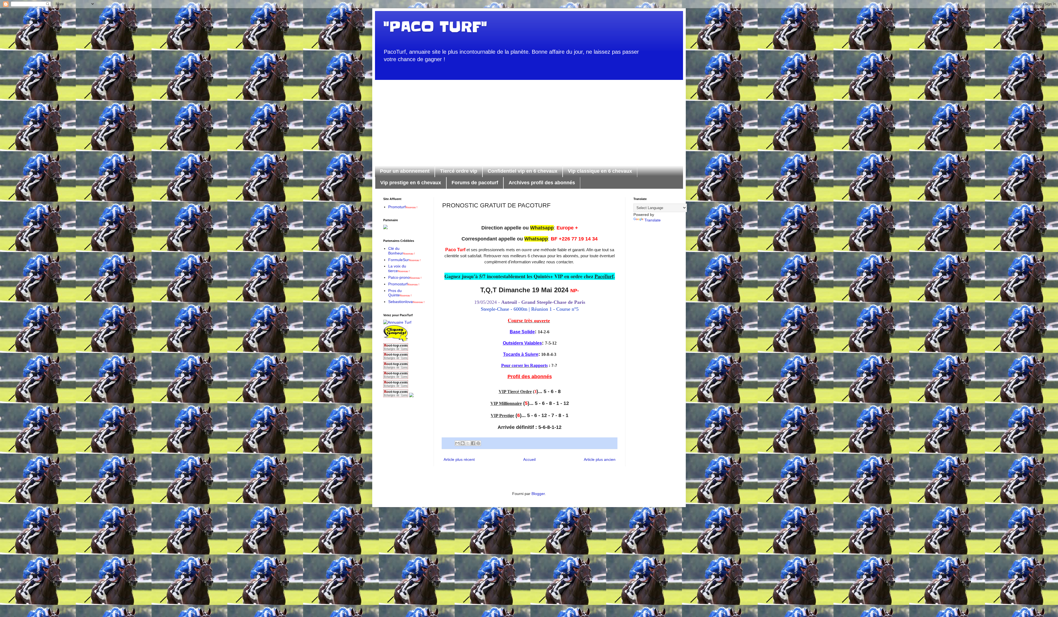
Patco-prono (405, 277)
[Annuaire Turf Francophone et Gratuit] (397, 322)
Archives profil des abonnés (542, 182)
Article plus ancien (600, 459)
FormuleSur (404, 260)
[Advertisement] (529, 118)
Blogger (538, 493)
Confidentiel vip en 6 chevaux (522, 171)
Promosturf (403, 284)
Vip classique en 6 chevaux (600, 171)
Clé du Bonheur (401, 250)
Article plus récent (459, 459)
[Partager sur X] (468, 443)
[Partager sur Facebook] (473, 443)
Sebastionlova (406, 301)
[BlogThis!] (462, 443)
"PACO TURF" (435, 26)
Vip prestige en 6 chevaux (410, 182)
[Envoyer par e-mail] (457, 443)
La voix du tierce (399, 268)
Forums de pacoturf (475, 182)
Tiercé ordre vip (458, 171)
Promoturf (402, 207)
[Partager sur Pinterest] (478, 443)
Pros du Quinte (400, 292)
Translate (652, 220)
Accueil (529, 459)
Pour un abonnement (405, 171)
